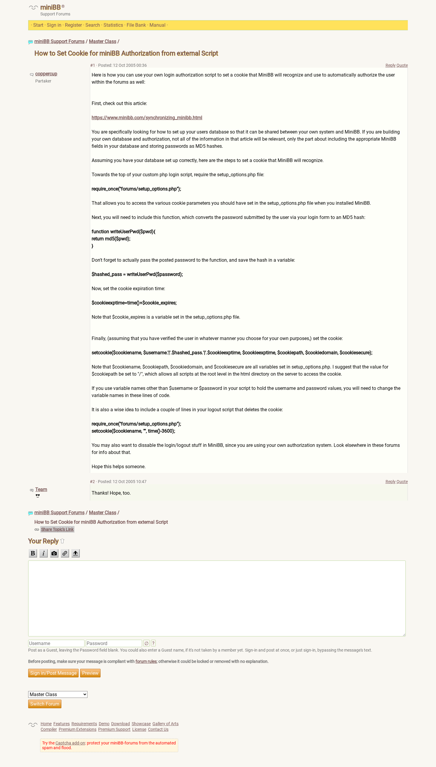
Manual (157, 25)
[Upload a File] (75, 553)
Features (61, 723)
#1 (92, 65)
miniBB (50, 7)
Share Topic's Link (57, 529)
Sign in (54, 25)
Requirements (84, 723)
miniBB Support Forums (59, 41)
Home (46, 723)
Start (38, 25)
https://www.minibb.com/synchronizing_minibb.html (147, 117)
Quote (402, 65)
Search (92, 25)
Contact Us (158, 729)
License (139, 729)
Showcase (141, 723)
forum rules (146, 661)
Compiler (49, 729)
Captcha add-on (70, 743)
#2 (92, 481)
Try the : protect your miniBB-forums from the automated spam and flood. (109, 745)
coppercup (46, 74)
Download (120, 723)
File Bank (136, 25)
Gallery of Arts (165, 723)
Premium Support (114, 729)
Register (73, 25)
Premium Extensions (77, 729)
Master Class (102, 41)
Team (41, 489)
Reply (391, 65)
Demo (104, 723)
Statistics (113, 25)
